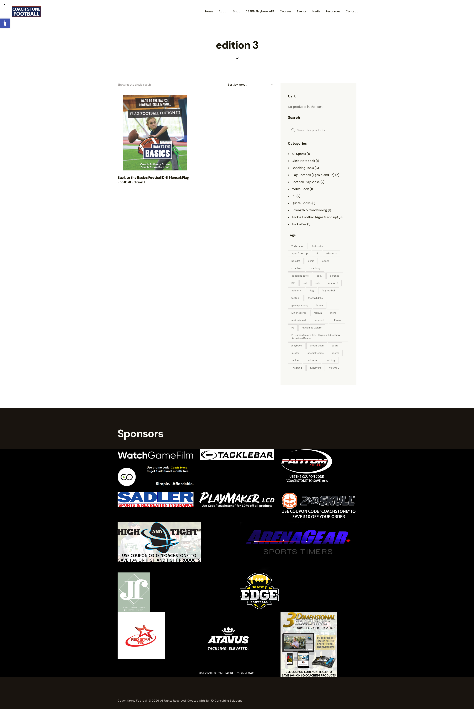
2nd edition (297, 246)
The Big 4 (296, 367)
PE (294, 196)
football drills (315, 298)
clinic (311, 261)
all (317, 253)
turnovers (315, 367)
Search (292, 130)
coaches (296, 268)
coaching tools (300, 275)
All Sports (299, 154)
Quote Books (301, 203)
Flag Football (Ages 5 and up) (313, 175)
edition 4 (296, 290)
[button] (5, 23)
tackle (295, 360)
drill (305, 283)
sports (335, 353)
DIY (293, 283)
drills (317, 283)
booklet (295, 261)
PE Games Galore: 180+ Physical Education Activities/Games (315, 336)
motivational (298, 320)
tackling (330, 360)
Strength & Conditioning (309, 210)
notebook (319, 320)
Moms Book (300, 189)
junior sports (298, 312)
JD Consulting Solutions (226, 701)
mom (333, 312)
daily (319, 275)
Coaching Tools (303, 168)
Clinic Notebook (303, 161)
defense (334, 275)
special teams (316, 353)
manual (318, 312)
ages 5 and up (299, 253)
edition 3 (333, 283)
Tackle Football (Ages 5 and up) (315, 217)
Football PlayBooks (306, 182)
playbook (296, 345)
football (295, 298)
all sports (331, 253)
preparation (317, 345)
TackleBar (299, 224)
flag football (328, 290)
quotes (295, 353)
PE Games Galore (312, 327)
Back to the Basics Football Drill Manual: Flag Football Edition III (153, 180)
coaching (315, 268)
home (319, 305)
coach (326, 261)
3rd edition (318, 246)
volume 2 (334, 367)
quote (335, 345)
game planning (299, 305)
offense (337, 320)
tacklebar (312, 360)
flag (312, 290)
